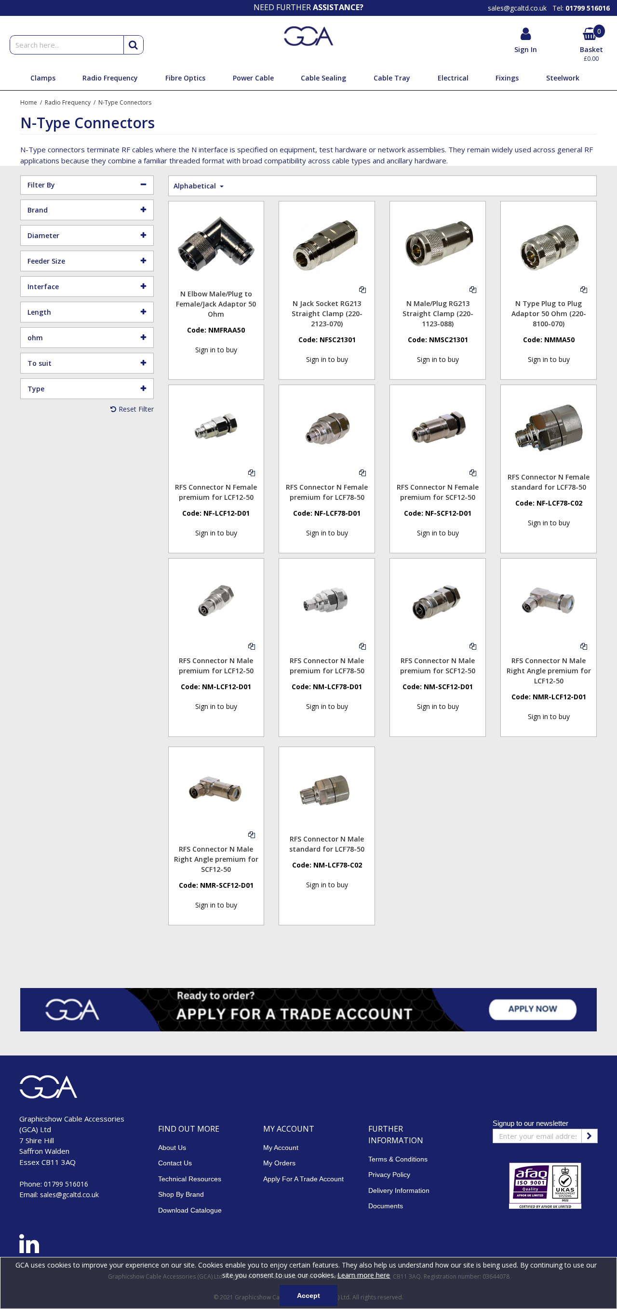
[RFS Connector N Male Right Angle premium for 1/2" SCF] (216, 789)
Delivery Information (398, 1190)
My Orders (279, 1163)
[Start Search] (133, 44)
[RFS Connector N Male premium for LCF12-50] (216, 601)
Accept (308, 1295)
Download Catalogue (190, 1210)
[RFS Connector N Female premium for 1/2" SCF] (437, 427)
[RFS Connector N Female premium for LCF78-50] (326, 427)
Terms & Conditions (398, 1159)
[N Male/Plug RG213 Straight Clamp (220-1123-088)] (437, 244)
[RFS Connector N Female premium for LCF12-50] (216, 427)
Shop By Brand (181, 1194)
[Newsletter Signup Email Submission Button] (589, 1136)
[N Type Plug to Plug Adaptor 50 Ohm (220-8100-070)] (548, 244)
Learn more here (363, 1275)
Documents (385, 1206)
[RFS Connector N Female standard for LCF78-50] (548, 427)
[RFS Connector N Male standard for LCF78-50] (326, 789)
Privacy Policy (389, 1174)
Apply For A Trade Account (303, 1179)
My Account (280, 1147)
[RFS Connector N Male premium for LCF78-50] (326, 601)
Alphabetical (196, 185)
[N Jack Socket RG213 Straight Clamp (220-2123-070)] (326, 244)
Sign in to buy (216, 349)
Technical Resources (189, 1179)
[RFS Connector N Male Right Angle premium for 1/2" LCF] (548, 601)
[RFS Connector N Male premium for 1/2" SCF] (437, 601)
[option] (308, 7)
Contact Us (175, 1163)
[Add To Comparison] (362, 289)
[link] (29, 1245)
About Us (172, 1147)
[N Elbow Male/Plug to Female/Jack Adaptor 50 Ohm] (216, 244)
